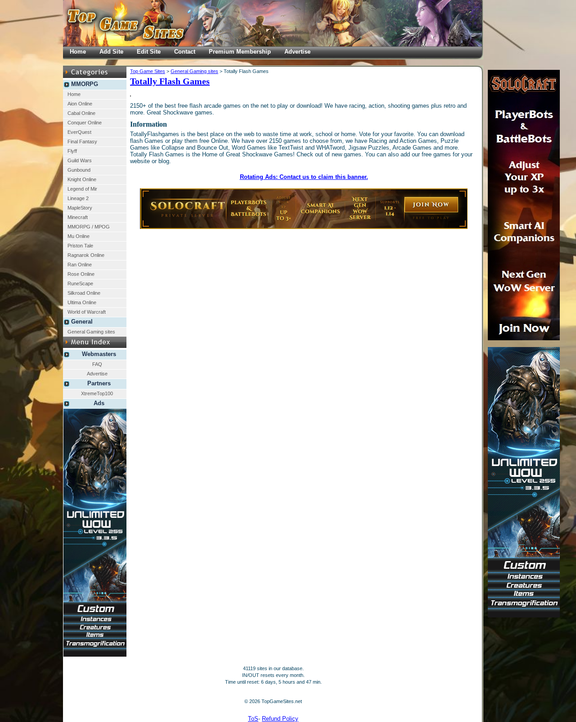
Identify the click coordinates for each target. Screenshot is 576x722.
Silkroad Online (84, 293)
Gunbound (79, 170)
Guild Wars (80, 160)
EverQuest (79, 132)
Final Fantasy (82, 141)
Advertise (97, 373)
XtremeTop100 (97, 393)
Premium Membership (240, 51)
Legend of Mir (82, 189)
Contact (184, 51)
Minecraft (78, 217)
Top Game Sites (147, 71)
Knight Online (82, 179)
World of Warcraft (87, 312)
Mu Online (79, 236)
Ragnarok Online (86, 255)
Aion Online (80, 103)
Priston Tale (80, 245)
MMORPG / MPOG (89, 226)
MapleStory (80, 207)
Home (74, 94)
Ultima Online (82, 302)
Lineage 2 (78, 198)
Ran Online (80, 264)
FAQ (97, 364)
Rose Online (81, 274)
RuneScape (80, 283)
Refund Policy (280, 718)
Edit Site (149, 51)
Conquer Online (85, 122)
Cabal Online (81, 113)
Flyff (72, 151)
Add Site (111, 51)
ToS (253, 718)
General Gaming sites (91, 331)
